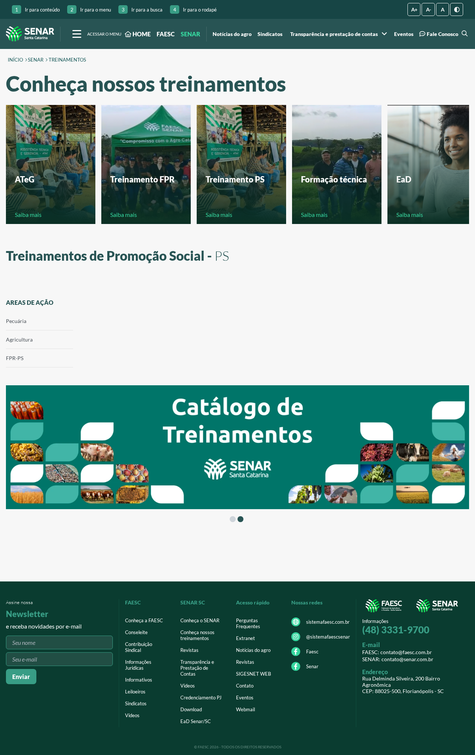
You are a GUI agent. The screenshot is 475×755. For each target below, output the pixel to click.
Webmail (245, 709)
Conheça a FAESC (144, 620)
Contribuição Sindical (138, 647)
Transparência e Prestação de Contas (197, 668)
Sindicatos (270, 34)
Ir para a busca (142, 10)
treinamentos (67, 60)
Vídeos (132, 715)
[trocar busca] (463, 34)
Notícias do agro (232, 34)
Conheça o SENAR (199, 620)
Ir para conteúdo (37, 10)
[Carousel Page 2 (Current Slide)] (240, 519)
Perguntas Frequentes (248, 623)
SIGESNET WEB (253, 674)
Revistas (189, 650)
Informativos (138, 680)
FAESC (166, 33)
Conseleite (136, 632)
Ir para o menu (91, 10)
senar (35, 60)
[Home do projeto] (30, 34)
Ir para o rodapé (195, 10)
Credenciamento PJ (201, 697)
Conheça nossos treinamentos (197, 635)
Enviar (21, 676)
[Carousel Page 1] (233, 519)
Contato (244, 686)
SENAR (190, 33)
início (15, 60)
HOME (141, 33)
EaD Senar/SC (195, 721)
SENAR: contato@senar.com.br (397, 659)
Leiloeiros (135, 692)
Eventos (403, 34)
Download (191, 709)
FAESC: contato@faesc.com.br (397, 652)
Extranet (245, 638)
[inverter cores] (456, 9)
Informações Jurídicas (138, 665)
